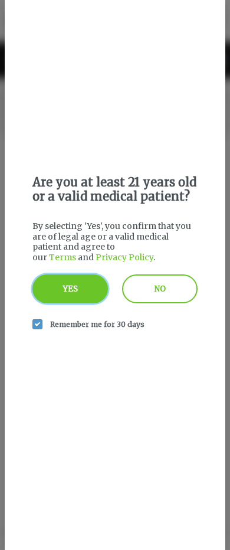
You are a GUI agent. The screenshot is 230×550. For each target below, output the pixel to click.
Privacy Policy (124, 257)
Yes (70, 289)
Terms (62, 257)
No (160, 289)
